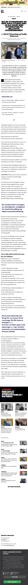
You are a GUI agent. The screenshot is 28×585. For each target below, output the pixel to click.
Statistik (6, 573)
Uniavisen (4, 7)
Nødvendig (7, 572)
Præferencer (16, 572)
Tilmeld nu (4, 399)
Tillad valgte (15, 577)
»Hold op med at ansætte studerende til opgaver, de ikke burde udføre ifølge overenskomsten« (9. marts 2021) (13, 89)
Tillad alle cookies (12, 581)
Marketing (15, 573)
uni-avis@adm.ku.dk (9, 545)
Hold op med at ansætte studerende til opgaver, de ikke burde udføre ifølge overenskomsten (14, 177)
